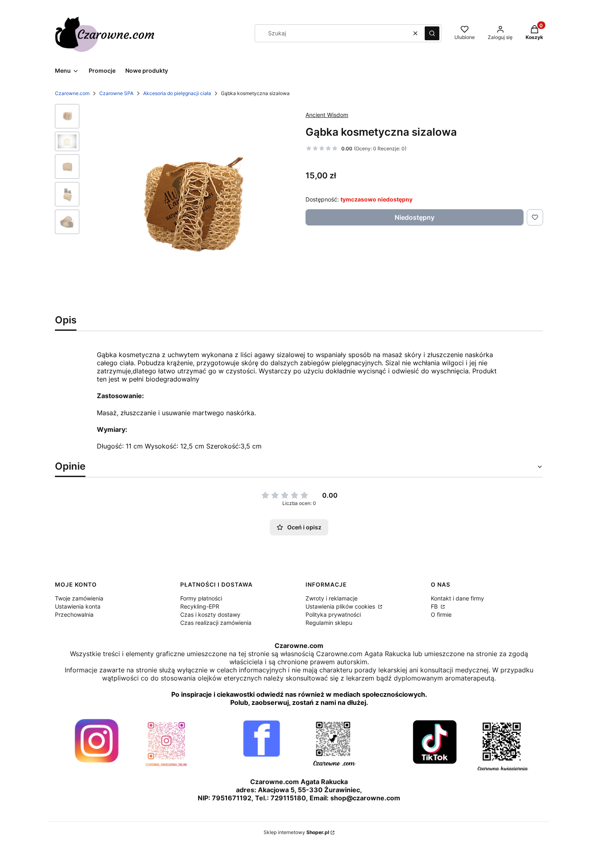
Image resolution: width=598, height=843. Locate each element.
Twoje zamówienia (79, 598)
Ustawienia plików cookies (341, 606)
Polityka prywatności (333, 614)
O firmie (441, 614)
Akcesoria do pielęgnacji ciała (177, 93)
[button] (432, 33)
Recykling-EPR (199, 606)
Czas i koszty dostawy (210, 614)
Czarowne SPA (116, 93)
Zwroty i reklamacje (332, 598)
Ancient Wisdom (327, 114)
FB (435, 606)
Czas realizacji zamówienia (215, 622)
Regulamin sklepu (329, 622)
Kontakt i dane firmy (457, 598)
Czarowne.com (72, 93)
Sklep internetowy (296, 832)
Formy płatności (201, 598)
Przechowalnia (74, 614)
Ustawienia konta (77, 606)
